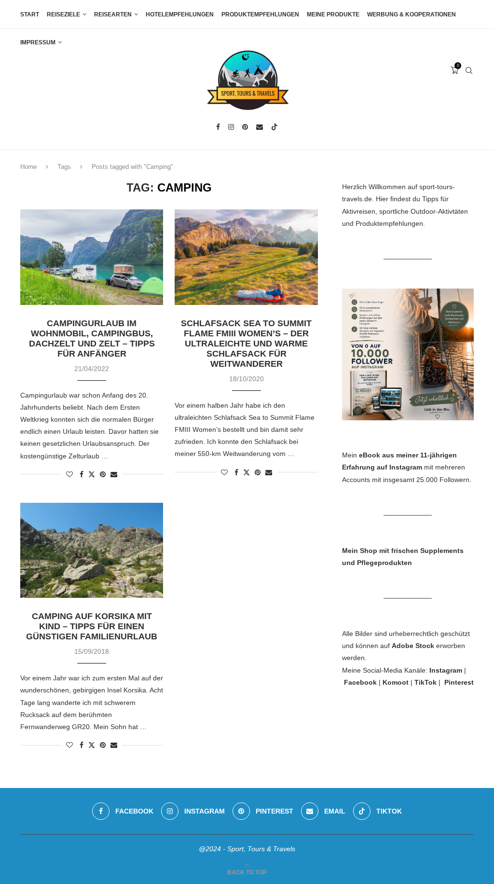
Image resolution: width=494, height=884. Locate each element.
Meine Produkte (333, 14)
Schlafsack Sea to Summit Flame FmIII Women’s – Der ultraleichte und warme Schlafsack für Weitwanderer (246, 343)
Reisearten (113, 14)
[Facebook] (218, 127)
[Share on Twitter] (91, 474)
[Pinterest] (245, 127)
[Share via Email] (113, 474)
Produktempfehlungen (260, 14)
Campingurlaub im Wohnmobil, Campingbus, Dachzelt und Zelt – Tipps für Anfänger (92, 338)
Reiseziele (63, 14)
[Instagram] (231, 127)
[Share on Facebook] (81, 474)
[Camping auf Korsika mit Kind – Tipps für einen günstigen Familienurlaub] (91, 550)
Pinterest (459, 682)
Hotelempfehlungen (180, 14)
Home (28, 166)
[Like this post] (69, 474)
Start (29, 14)
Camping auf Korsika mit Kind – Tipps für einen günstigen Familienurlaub (91, 626)
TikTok (425, 682)
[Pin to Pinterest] (103, 474)
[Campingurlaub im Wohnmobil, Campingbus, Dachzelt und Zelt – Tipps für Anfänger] (91, 257)
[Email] (259, 127)
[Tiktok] (274, 127)
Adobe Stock (413, 645)
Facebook (360, 682)
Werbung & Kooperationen (411, 14)
